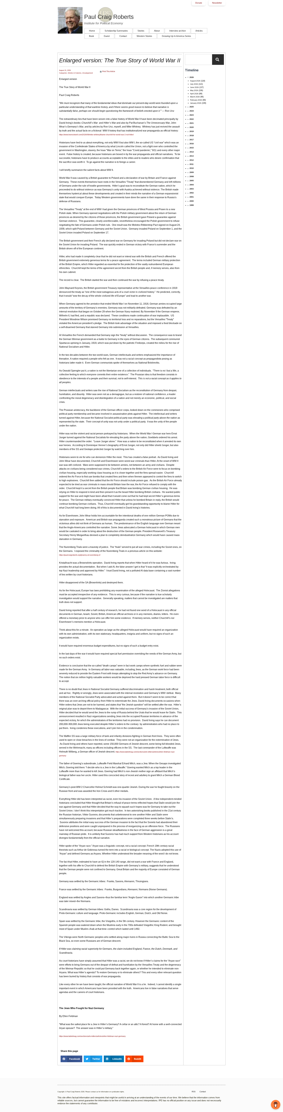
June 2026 (194, 87)
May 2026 (194, 90)
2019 (192, 131)
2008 (192, 176)
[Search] (218, 59)
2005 (192, 181)
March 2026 (195, 97)
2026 (192, 77)
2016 (192, 144)
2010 (192, 168)
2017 (192, 140)
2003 (192, 189)
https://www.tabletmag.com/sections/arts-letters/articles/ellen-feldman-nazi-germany (92, 1036)
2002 (192, 193)
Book (91, 36)
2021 (192, 123)
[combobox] (198, 59)
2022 (192, 119)
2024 (192, 111)
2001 (192, 197)
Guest (107, 36)
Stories (141, 30)
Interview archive (177, 30)
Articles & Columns (74, 73)
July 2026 (194, 84)
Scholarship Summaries (116, 30)
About (157, 30)
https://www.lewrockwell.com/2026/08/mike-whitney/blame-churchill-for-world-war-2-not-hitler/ (96, 135)
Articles (199, 30)
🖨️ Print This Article (107, 71)
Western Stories (144, 36)
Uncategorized (87, 73)
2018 (192, 136)
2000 (192, 201)
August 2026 (195, 81)
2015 (192, 148)
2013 (192, 156)
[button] (71, 1059)
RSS (193, 1092)
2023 (192, 115)
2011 (192, 164)
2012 (192, 160)
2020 (192, 127)
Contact (123, 36)
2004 (192, 185)
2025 (192, 107)
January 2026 (195, 103)
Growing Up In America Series (176, 36)
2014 (192, 152)
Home (92, 30)
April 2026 (194, 94)
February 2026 (196, 100)
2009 (192, 172)
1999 (192, 205)
